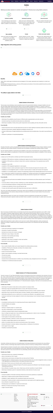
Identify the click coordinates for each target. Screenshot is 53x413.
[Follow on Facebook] (44, 397)
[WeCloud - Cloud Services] (5, 1)
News (15, 396)
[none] (46, 405)
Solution (15, 394)
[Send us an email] (46, 397)
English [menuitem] (43, 405)
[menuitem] (46, 405)
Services (15, 395)
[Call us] (48, 397)
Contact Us (16, 400)
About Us (16, 399)
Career (15, 398)
